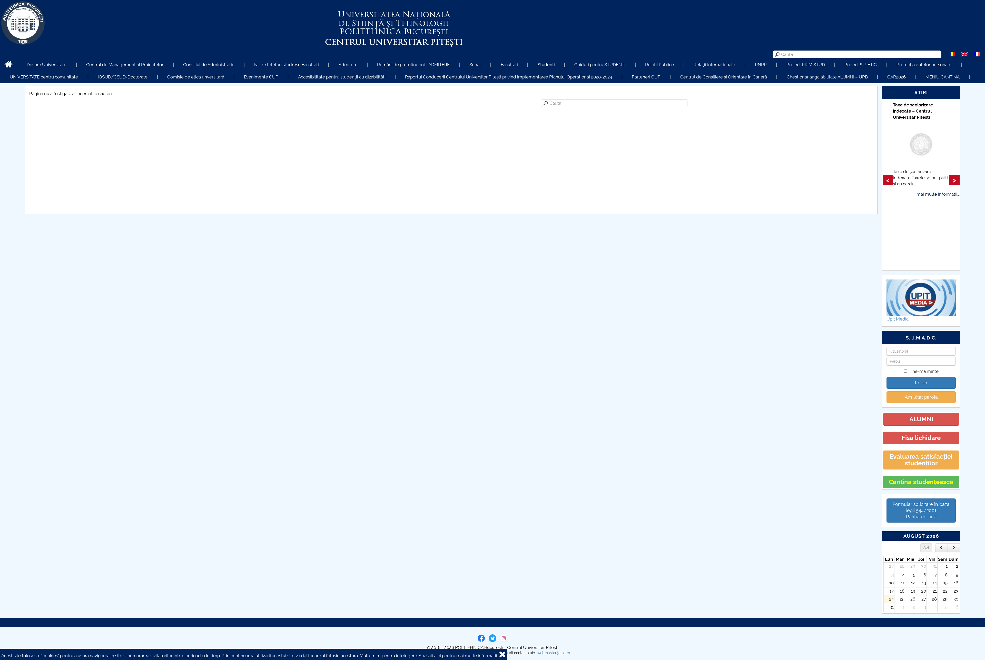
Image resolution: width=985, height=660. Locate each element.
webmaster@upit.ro (553, 653)
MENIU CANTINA (942, 76)
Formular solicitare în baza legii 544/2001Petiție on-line (921, 510)
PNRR (761, 64)
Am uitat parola (921, 397)
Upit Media (898, 319)
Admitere (348, 64)
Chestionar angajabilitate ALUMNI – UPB (827, 76)
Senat (475, 64)
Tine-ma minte (924, 371)
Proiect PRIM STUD (805, 64)
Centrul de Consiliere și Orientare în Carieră (723, 76)
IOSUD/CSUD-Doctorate (122, 76)
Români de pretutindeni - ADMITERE (413, 64)
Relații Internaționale (714, 64)
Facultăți (509, 64)
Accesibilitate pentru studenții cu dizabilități (342, 76)
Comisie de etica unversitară (195, 76)
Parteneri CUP (646, 76)
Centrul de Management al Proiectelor (124, 64)
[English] (964, 54)
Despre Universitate (46, 64)
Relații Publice (659, 64)
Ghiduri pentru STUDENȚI (599, 64)
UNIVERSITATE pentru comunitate (44, 76)
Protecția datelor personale (924, 64)
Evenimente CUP (261, 76)
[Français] (977, 54)
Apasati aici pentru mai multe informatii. (458, 655)
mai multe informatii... (938, 194)
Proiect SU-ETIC (860, 64)
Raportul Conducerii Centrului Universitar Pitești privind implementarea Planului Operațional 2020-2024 (508, 76)
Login (921, 382)
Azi (926, 547)
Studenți (546, 64)
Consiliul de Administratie (208, 64)
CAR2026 (896, 76)
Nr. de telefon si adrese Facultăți (286, 64)
